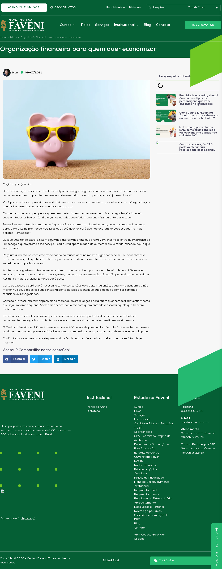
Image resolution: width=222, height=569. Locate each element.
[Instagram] (2, 462)
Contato (163, 25)
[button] (15, 359)
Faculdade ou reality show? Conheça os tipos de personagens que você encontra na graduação (198, 99)
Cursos (138, 407)
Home (3, 37)
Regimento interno (146, 494)
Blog (147, 25)
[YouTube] (14, 462)
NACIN (138, 461)
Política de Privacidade (149, 477)
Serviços (102, 25)
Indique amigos (25, 7)
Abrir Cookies (142, 534)
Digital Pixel (111, 560)
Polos (85, 25)
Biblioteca (135, 7)
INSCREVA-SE (203, 25)
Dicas (13, 37)
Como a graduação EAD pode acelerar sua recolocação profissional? (197, 147)
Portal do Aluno (115, 7)
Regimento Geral (145, 490)
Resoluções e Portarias (149, 507)
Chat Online (166, 560)
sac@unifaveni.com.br (195, 422)
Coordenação (143, 432)
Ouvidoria (140, 473)
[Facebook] (8, 462)
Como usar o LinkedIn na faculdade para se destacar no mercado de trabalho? (199, 115)
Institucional (142, 419)
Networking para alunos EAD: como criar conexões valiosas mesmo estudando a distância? (198, 131)
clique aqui (28, 518)
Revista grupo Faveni (148, 511)
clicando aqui (78, 338)
